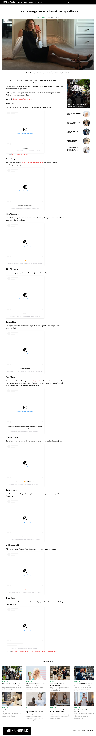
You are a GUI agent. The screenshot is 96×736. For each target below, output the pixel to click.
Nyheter (52, 9)
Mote (52, 681)
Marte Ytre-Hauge (71, 106)
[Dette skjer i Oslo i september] (78, 93)
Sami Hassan (19, 431)
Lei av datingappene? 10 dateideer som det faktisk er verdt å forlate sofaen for (60, 711)
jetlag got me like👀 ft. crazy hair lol (25, 205)
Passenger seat (25, 536)
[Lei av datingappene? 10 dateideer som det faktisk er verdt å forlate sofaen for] (60, 699)
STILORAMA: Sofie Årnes (20, 154)
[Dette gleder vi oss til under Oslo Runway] (84, 699)
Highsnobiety (37, 381)
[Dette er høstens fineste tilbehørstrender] (86, 123)
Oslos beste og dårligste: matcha (35, 684)
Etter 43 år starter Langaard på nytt (72, 140)
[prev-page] (85, 81)
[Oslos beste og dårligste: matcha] (86, 114)
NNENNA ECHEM (19, 484)
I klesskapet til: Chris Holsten (83, 684)
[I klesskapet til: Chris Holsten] (86, 131)
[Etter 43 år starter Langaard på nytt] (86, 140)
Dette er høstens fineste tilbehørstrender (73, 122)
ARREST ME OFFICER (25, 368)
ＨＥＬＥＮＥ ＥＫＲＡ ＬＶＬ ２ (21, 371)
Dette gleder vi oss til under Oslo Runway (84, 710)
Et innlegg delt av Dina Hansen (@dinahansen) (19, 648)
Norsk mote (45, 9)
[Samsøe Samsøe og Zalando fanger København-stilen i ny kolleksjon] (86, 149)
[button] (68, 2)
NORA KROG (21, 208)
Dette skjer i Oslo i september (77, 104)
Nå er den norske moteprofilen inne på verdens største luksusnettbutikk (34, 652)
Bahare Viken (41, 17)
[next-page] (87, 81)
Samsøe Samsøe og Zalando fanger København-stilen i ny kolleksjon (72, 150)
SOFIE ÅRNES (20, 150)
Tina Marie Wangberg (19, 263)
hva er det (25, 313)
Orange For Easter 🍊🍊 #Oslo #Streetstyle (25, 481)
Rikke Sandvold (19, 592)
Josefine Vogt (20, 539)
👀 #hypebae (25, 148)
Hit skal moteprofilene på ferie (22, 99)
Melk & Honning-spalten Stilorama (32, 163)
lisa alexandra (19, 316)
